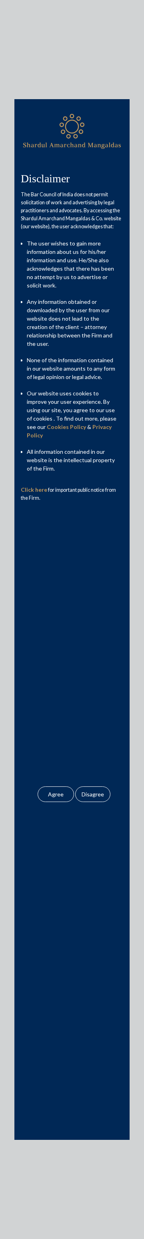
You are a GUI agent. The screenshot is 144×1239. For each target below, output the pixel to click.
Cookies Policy (66, 426)
